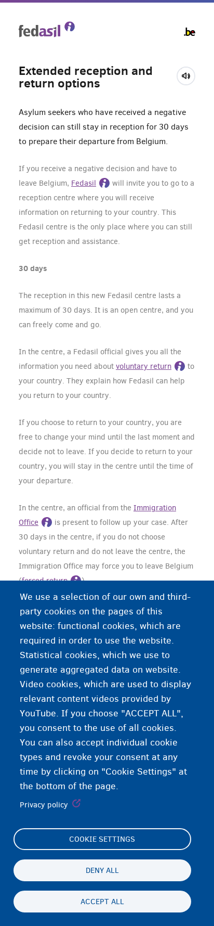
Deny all (102, 870)
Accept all (102, 901)
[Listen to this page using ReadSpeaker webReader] (189, 74)
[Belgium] (189, 31)
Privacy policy (44, 805)
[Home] (47, 29)
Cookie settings (102, 839)
